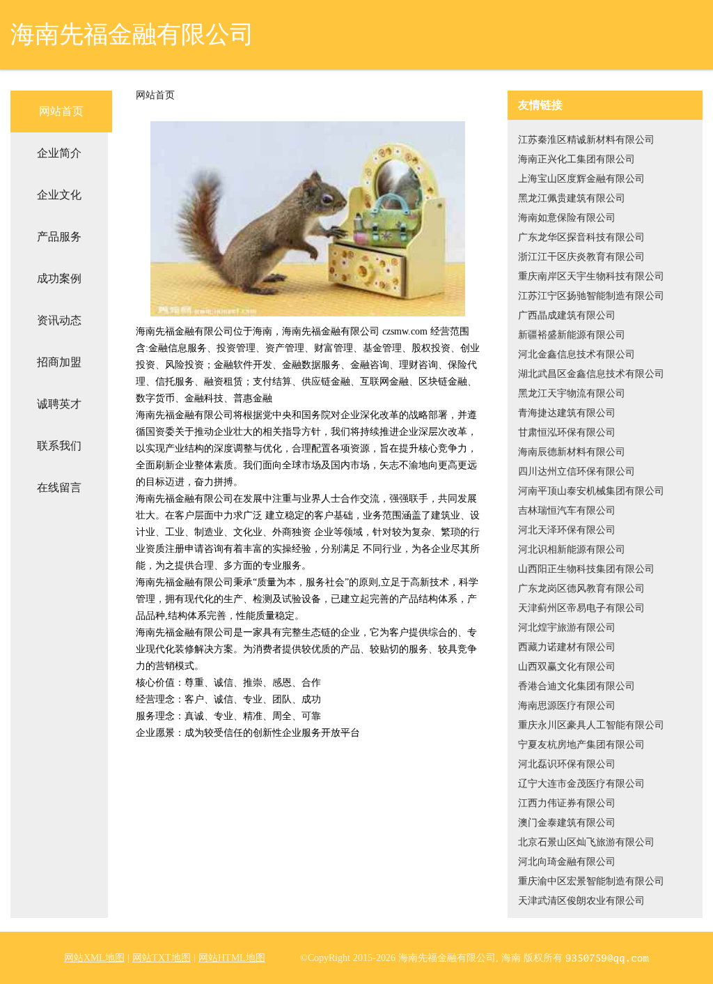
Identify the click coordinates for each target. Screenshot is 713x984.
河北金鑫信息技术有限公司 (576, 354)
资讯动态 (59, 320)
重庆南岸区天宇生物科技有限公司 (591, 276)
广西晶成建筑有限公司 (567, 315)
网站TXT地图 (161, 958)
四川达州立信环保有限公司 (576, 471)
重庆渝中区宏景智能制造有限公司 (591, 881)
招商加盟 (59, 362)
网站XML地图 (94, 958)
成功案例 (59, 278)
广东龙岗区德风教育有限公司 (581, 588)
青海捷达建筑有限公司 (567, 413)
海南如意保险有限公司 (567, 218)
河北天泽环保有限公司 (567, 530)
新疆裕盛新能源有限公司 (571, 335)
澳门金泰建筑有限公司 (567, 822)
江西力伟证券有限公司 (567, 803)
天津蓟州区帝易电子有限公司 (581, 608)
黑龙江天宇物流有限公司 (571, 393)
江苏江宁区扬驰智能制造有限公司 (591, 296)
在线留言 (59, 487)
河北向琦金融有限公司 (567, 861)
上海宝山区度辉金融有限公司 (581, 179)
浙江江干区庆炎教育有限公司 (581, 257)
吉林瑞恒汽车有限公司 (567, 510)
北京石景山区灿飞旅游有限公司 (586, 842)
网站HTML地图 (231, 958)
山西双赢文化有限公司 (567, 666)
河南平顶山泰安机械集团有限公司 (591, 491)
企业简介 (59, 153)
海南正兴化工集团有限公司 (576, 159)
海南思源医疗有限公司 (567, 705)
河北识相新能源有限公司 (571, 549)
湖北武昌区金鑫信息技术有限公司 (591, 374)
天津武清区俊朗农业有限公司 (581, 900)
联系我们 (59, 446)
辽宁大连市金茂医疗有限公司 (581, 783)
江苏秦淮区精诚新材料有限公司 (586, 139)
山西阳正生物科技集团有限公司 (586, 569)
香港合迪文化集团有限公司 (576, 686)
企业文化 (59, 195)
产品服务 (59, 237)
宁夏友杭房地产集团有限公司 (581, 744)
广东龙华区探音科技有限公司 (581, 237)
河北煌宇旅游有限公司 (567, 627)
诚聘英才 (59, 404)
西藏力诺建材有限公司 (567, 647)
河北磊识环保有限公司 (567, 764)
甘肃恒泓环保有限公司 (567, 432)
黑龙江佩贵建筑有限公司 (571, 198)
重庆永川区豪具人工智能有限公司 (591, 725)
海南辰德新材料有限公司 (571, 452)
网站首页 (61, 111)
